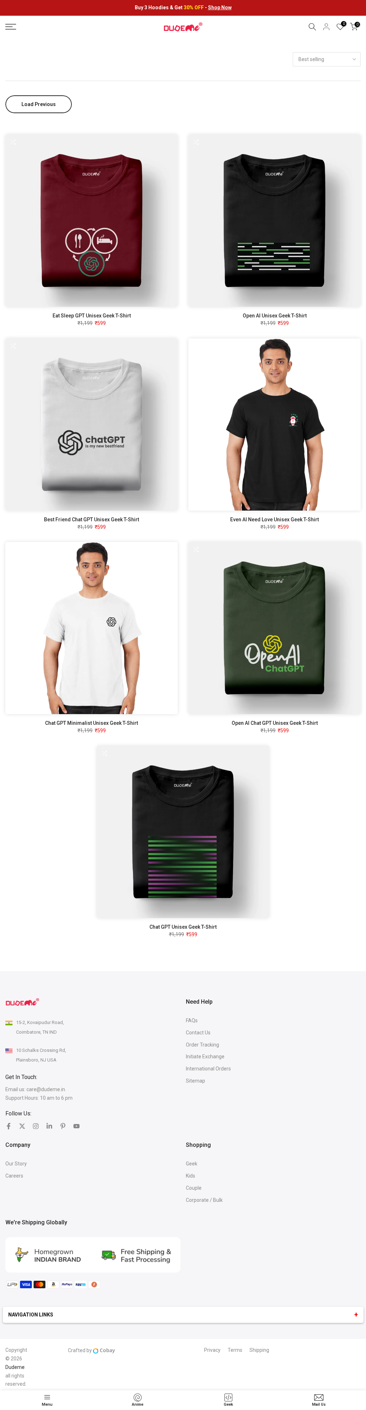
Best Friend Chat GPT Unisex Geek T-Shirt (91, 519)
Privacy (212, 1350)
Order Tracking (202, 1045)
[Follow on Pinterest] (63, 1126)
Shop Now (220, 7)
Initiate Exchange (205, 1056)
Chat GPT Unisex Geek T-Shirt (183, 927)
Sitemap (195, 1081)
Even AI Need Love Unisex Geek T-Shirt (274, 519)
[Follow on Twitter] (22, 1126)
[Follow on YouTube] (76, 1126)
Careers (14, 1176)
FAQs (192, 1020)
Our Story (16, 1163)
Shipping (259, 1350)
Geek (191, 1163)
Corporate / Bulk (204, 1200)
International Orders (208, 1069)
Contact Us (198, 1032)
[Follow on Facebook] (8, 1126)
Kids (190, 1176)
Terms (235, 1350)
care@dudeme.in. (46, 1089)
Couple (194, 1188)
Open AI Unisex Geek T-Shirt (275, 315)
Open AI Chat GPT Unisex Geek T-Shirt (275, 723)
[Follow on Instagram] (36, 1126)
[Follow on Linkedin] (49, 1126)
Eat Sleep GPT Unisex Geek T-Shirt (92, 315)
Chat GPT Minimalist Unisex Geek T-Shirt (91, 723)
